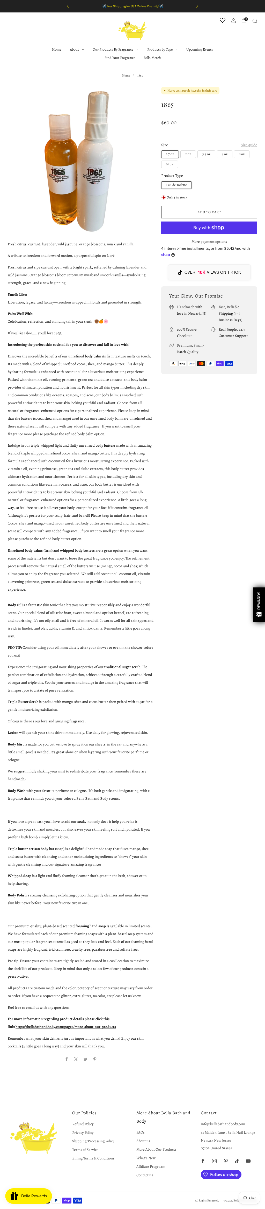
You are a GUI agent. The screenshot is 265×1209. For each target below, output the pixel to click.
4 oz (224, 154)
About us (143, 1140)
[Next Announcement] (197, 6)
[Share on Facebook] (66, 1059)
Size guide (249, 145)
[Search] (254, 20)
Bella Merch (152, 57)
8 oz (242, 154)
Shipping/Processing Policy (93, 1141)
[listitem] (132, 6)
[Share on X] (76, 1059)
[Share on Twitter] (85, 1059)
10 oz (169, 164)
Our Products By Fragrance (113, 49)
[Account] (233, 20)
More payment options (209, 241)
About (74, 49)
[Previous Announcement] (67, 6)
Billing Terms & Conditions (93, 1158)
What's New (146, 1157)
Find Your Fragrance (120, 57)
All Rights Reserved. (207, 1200)
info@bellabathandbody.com (223, 1124)
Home (56, 49)
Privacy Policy (83, 1132)
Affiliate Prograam (150, 1166)
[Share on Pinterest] (95, 1059)
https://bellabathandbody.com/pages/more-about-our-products (66, 1026)
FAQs (140, 1132)
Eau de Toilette (176, 185)
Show (259, 604)
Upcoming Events (199, 49)
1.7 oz (170, 154)
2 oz (188, 154)
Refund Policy (83, 1124)
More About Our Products (156, 1149)
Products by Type (160, 49)
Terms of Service (85, 1149)
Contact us (144, 1175)
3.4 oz (206, 154)
